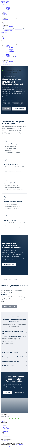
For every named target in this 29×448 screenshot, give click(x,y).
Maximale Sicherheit (18, 29)
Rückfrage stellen (19, 392)
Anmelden (5, 19)
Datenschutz (6, 428)
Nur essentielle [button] (4, 446)
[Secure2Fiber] (10, 418)
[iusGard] (19, 418)
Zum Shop (6, 108)
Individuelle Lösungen (7, 30)
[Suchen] (16, 18)
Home (4, 425)
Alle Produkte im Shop (9, 306)
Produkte (5, 427)
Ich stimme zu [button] (10, 446)
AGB (4, 433)
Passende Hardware (9, 264)
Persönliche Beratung (9, 29)
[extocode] (13, 418)
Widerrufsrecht (7, 436)
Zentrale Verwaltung (9, 269)
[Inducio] (16, 418)
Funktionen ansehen (19, 108)
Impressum (5, 431)
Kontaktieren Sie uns (7, 17)
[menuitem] (5, 4)
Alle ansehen (4, 294)
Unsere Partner (5, 416)
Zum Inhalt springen (5, 1)
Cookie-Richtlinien (19, 444)
